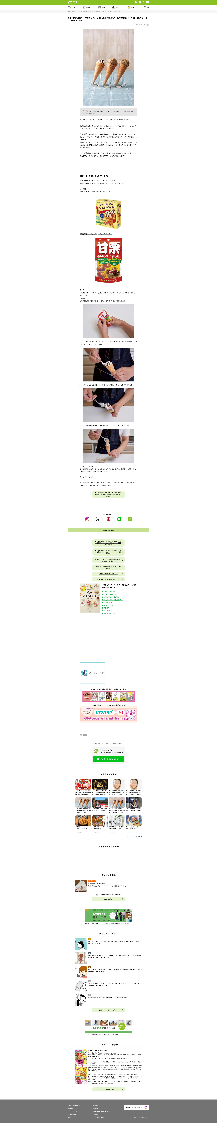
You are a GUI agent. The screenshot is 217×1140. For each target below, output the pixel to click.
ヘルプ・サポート (72, 1111)
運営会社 (95, 1105)
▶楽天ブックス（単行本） (111, 597)
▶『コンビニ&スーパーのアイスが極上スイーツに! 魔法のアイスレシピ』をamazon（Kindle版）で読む (108, 552)
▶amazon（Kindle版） (110, 594)
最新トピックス (72, 1117)
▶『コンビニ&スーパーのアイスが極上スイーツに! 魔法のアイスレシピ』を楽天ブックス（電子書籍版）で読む (108, 543)
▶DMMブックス (107, 605)
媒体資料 (95, 1114)
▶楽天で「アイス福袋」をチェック (108, 574)
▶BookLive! (106, 610)
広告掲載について (72, 1114)
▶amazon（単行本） (109, 592)
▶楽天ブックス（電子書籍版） (112, 600)
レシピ (85, 735)
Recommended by (131, 836)
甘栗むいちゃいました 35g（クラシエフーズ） (96, 234)
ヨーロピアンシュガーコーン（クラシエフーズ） (96, 191)
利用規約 (70, 1108)
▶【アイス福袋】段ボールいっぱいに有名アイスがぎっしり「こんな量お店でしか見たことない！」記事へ (108, 494)
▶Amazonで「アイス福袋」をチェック (108, 579)
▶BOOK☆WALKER (108, 613)
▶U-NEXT (105, 608)
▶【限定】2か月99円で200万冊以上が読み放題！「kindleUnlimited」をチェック (108, 560)
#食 (137, 24)
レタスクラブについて (99, 1117)
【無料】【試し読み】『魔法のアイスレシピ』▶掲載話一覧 (108, 567)
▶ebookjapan (107, 602)
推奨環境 (95, 1108)
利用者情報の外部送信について (101, 1111)
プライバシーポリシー (74, 1105)
